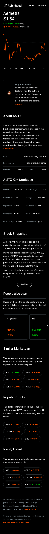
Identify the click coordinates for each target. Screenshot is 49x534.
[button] (4, 69)
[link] (32, 5)
